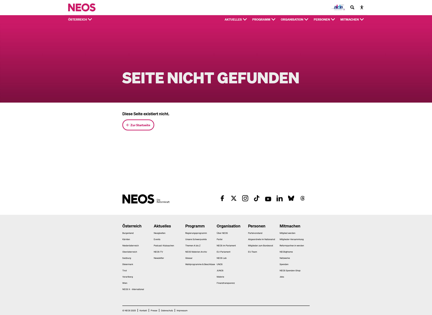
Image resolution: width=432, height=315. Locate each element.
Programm (261, 19)
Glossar (189, 257)
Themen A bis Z (192, 245)
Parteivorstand (255, 232)
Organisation (292, 19)
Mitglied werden (287, 232)
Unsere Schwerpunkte (196, 239)
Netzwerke (285, 257)
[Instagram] (245, 198)
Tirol (124, 270)
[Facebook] (222, 198)
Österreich (77, 19)
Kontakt (143, 310)
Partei (219, 239)
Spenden (284, 264)
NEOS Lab (222, 257)
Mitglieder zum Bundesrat (260, 245)
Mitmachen (349, 19)
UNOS (220, 264)
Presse (154, 310)
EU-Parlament (223, 251)
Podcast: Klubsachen (164, 245)
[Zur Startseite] (89, 7)
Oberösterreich (129, 251)
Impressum (182, 310)
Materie (220, 276)
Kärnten (126, 239)
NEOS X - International (133, 289)
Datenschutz (167, 310)
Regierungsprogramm (196, 232)
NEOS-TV (158, 251)
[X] (233, 198)
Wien (124, 282)
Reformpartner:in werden (292, 245)
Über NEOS (222, 232)
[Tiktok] (256, 198)
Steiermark (127, 264)
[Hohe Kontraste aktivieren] (362, 7)
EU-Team (252, 251)
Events (157, 239)
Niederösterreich (130, 245)
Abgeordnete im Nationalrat (261, 239)
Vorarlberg (127, 276)
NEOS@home (286, 251)
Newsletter (159, 257)
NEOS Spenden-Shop (290, 270)
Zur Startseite (140, 125)
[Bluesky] (291, 198)
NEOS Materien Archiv (196, 251)
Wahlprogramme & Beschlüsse (200, 264)
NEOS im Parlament (226, 245)
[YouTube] (268, 198)
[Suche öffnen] (352, 7)
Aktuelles (233, 19)
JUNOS (220, 270)
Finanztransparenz (226, 282)
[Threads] (302, 198)
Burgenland (128, 232)
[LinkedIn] (279, 198)
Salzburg (126, 257)
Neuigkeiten (159, 232)
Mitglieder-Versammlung (292, 239)
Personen (322, 19)
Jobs (282, 276)
